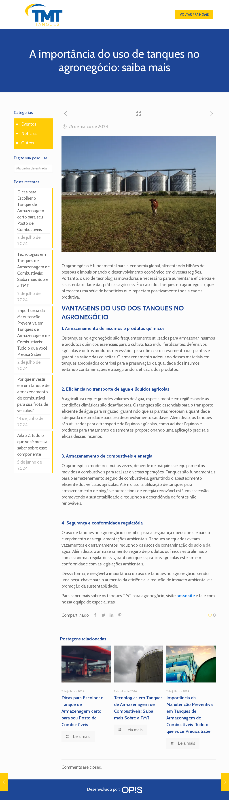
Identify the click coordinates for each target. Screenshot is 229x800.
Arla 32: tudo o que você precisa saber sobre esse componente (32, 445)
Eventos (28, 124)
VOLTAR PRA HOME (194, 15)
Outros (27, 142)
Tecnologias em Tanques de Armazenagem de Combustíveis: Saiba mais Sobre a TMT (33, 270)
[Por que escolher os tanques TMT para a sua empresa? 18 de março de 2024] (4, 782)
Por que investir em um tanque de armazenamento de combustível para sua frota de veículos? (33, 395)
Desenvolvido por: (104, 789)
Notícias (28, 133)
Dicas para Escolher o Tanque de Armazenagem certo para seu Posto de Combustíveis (82, 711)
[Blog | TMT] (44, 14)
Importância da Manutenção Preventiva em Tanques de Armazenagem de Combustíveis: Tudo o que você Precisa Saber (33, 332)
